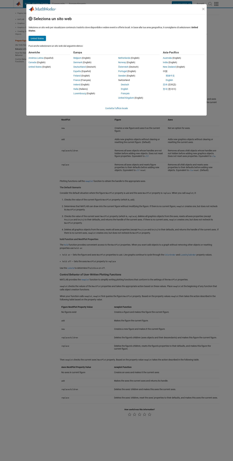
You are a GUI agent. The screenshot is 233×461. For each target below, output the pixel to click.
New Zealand (169, 67)
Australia (167, 58)
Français (125, 93)
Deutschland (79, 67)
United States (35, 67)
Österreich (123, 67)
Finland (77, 75)
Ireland (76, 84)
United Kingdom (126, 98)
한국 (165, 89)
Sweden (122, 75)
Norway (122, 62)
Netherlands (124, 58)
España (77, 71)
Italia (75, 89)
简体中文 (170, 75)
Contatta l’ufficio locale (116, 108)
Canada (32, 62)
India (165, 62)
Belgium (77, 58)
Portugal (122, 71)
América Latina (36, 58)
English (124, 89)
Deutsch (125, 84)
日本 (165, 84)
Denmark (77, 62)
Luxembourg (79, 93)
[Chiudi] (203, 9)
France (76, 80)
